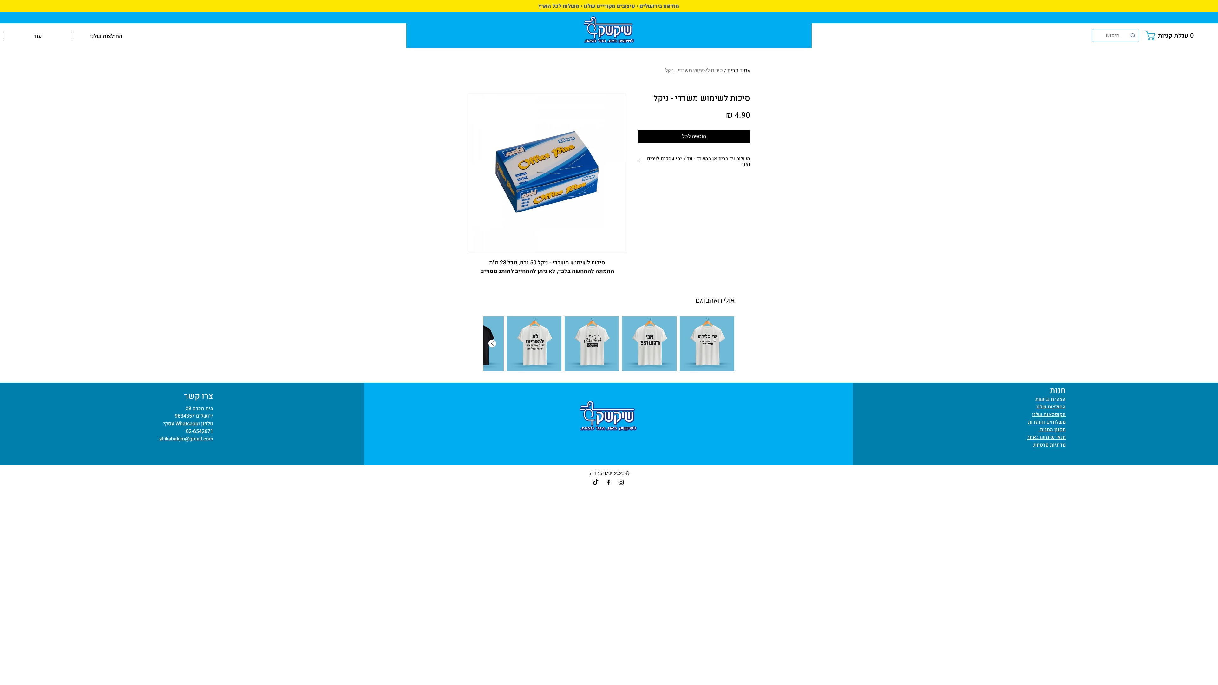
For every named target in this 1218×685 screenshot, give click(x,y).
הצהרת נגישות (1050, 399)
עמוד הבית (738, 71)
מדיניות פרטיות (1049, 445)
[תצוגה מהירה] (707, 343)
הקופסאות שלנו (1049, 414)
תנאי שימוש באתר (1046, 437)
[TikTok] (595, 482)
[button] (1171, 35)
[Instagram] (621, 482)
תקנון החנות (1052, 430)
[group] (609, 343)
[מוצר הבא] (492, 343)
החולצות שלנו (1051, 407)
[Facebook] (608, 482)
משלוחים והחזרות (1047, 422)
